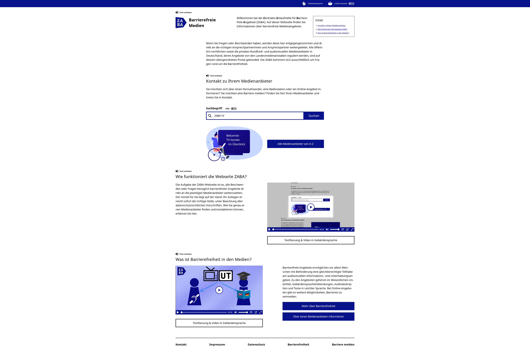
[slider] (295, 229)
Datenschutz (256, 344)
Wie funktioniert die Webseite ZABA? (332, 29)
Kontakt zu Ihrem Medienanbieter (331, 25)
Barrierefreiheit (298, 344)
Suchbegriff (214, 108)
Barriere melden (343, 344)
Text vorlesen (184, 13)
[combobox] (265, 116)
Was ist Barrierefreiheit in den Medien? (333, 33)
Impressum (217, 344)
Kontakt (181, 344)
